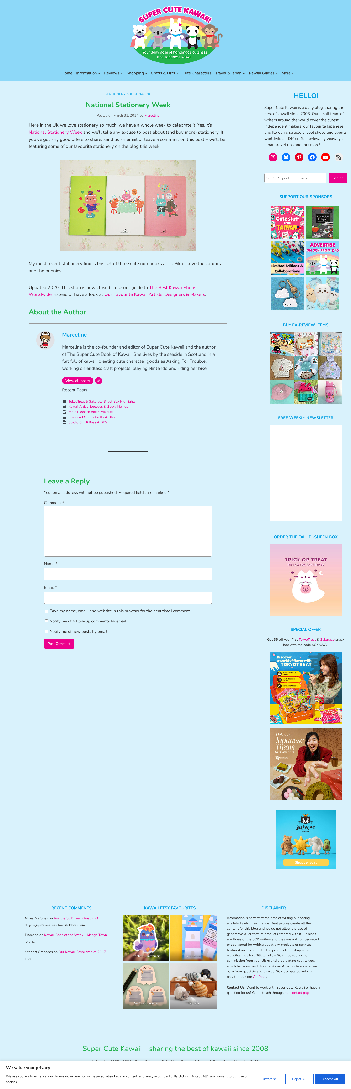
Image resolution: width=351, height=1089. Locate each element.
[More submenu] (293, 73)
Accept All (330, 1079)
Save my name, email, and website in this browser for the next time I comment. (120, 611)
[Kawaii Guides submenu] (276, 73)
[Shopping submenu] (146, 73)
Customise (269, 1079)
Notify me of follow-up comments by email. (88, 621)
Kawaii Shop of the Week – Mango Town (75, 935)
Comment (54, 503)
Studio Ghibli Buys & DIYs (88, 422)
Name (50, 564)
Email (50, 587)
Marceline (152, 115)
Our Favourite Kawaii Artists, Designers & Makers (154, 294)
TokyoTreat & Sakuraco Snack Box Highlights (102, 401)
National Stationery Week (55, 132)
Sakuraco (327, 639)
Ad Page (259, 976)
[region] (175, 1075)
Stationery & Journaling (128, 94)
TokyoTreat (307, 639)
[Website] (98, 380)
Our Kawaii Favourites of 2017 (82, 952)
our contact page (298, 992)
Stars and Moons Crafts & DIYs (92, 417)
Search (338, 178)
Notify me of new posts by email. (79, 631)
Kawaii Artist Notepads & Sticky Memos (98, 406)
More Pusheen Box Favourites (91, 412)
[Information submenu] (99, 73)
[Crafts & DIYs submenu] (177, 73)
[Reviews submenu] (121, 73)
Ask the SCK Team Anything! (76, 918)
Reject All (299, 1079)
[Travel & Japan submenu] (244, 73)
